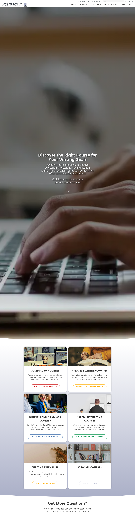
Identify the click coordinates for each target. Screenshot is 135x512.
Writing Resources (110, 5)
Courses (71, 5)
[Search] (125, 1)
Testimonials (83, 5)
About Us (96, 5)
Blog (123, 5)
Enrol (131, 5)
